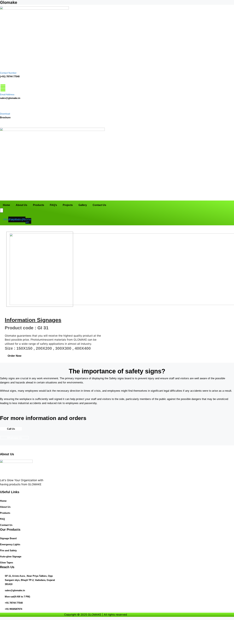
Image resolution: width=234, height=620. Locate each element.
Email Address (7, 94)
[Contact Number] (2, 66)
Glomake (8, 2)
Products (78, 196)
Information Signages (33, 320)
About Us (62, 196)
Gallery (120, 196)
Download (5, 113)
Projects (105, 196)
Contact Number (8, 73)
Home (47, 196)
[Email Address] (3, 87)
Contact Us (136, 196)
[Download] (2, 107)
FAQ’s (92, 196)
